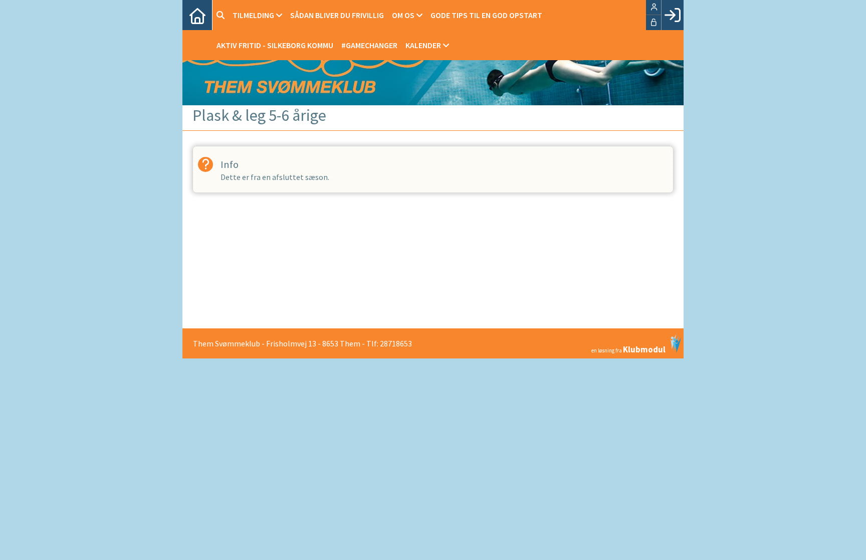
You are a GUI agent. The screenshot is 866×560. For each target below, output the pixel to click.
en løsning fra (628, 348)
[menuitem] (197, 15)
